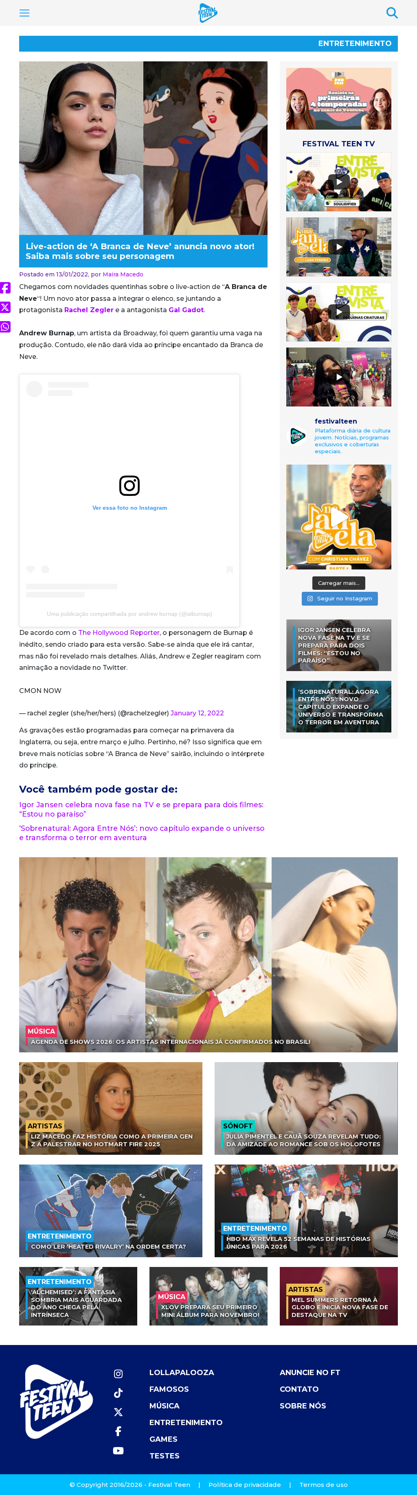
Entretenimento (355, 43)
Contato (299, 1389)
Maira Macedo (123, 274)
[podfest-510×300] (338, 98)
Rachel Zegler (89, 310)
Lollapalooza (181, 1372)
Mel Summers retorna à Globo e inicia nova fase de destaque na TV (340, 1307)
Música (164, 1406)
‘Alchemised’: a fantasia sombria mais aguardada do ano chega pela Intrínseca (76, 1304)
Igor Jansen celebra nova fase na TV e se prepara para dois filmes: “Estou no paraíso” (334, 645)
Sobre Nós (303, 1406)
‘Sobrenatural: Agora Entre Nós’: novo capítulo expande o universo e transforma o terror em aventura (141, 833)
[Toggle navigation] (24, 13)
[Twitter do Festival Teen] (118, 1412)
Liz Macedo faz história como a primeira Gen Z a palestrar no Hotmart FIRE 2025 (112, 1140)
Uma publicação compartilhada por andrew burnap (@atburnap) (129, 614)
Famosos (169, 1389)
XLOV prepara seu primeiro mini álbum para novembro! (210, 1311)
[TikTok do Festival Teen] (118, 1393)
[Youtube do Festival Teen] (118, 1451)
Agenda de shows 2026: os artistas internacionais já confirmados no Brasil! (170, 1041)
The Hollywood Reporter (119, 633)
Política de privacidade (244, 1484)
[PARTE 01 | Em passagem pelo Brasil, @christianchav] (338, 517)
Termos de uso (323, 1484)
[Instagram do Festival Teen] (118, 1374)
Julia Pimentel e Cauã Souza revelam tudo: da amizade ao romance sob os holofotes (303, 1140)
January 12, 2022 (197, 713)
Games (163, 1439)
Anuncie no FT (310, 1372)
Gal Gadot (186, 310)
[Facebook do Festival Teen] (118, 1431)
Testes (164, 1456)
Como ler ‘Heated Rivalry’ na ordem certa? (108, 1246)
